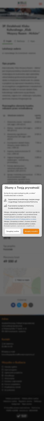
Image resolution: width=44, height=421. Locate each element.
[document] (22, 210)
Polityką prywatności (11, 219)
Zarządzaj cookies (12, 231)
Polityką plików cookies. (28, 219)
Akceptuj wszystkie (31, 231)
